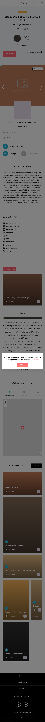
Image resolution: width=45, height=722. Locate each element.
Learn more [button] (35, 360)
